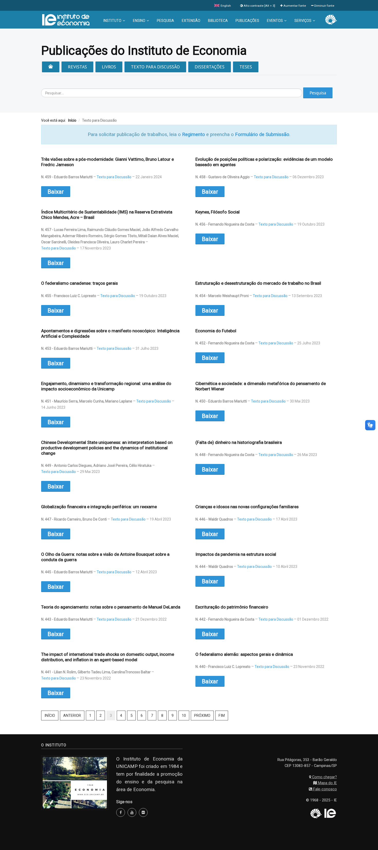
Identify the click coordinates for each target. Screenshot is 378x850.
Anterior (72, 715)
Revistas (77, 67)
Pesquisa (165, 21)
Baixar (56, 191)
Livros (109, 67)
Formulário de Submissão (262, 134)
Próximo (202, 715)
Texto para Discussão (155, 67)
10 (184, 715)
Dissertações (209, 67)
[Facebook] (120, 812)
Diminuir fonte (323, 5)
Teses (245, 67)
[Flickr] (143, 812)
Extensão (191, 21)
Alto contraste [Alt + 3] (259, 5)
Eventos (275, 21)
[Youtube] (132, 812)
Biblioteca (218, 21)
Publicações (247, 21)
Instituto (112, 21)
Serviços (302, 21)
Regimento (193, 134)
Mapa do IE (327, 783)
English (225, 5)
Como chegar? (324, 777)
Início (49, 715)
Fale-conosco (324, 789)
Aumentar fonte (294, 5)
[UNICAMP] (331, 19)
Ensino (139, 21)
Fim (222, 715)
